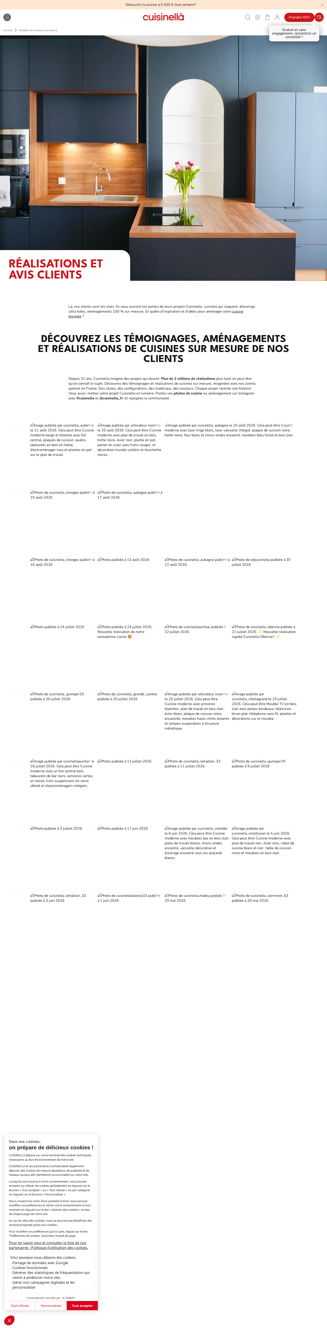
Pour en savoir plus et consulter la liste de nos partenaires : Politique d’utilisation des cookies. (48, 1245)
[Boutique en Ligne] (267, 17)
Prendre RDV (299, 17)
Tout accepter (82, 1306)
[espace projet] (277, 17)
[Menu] (7, 17)
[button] (9, 1320)
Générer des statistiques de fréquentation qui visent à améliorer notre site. (51, 1275)
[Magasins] (257, 17)
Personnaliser (51, 1306)
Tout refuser (20, 1306)
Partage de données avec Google (40, 1262)
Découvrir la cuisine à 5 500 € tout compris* (161, 4)
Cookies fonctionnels (30, 1267)
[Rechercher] (247, 17)
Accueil (7, 30)
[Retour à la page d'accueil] (163, 17)
